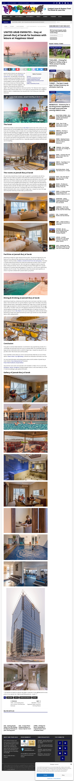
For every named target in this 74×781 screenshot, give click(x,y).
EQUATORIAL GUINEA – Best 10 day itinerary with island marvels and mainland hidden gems (63, 117)
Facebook (6, 367)
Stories (12, 26)
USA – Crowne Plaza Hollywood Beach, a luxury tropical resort (25, 727)
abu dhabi (9, 697)
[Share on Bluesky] (41, 69)
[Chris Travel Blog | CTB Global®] (37, 14)
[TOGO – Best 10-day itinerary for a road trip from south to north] (52, 125)
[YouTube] (59, 3)
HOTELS (60, 16)
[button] (71, 764)
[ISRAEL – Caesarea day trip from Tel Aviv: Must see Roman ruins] (52, 156)
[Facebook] (54, 3)
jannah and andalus (25, 697)
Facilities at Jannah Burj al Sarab (33, 79)
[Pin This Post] (18, 69)
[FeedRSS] (71, 3)
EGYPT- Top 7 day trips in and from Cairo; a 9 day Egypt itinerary (62, 178)
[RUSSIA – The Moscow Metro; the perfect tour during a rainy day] (52, 185)
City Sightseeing (19, 356)
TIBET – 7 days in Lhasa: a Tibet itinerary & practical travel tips (63, 223)
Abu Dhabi (26, 127)
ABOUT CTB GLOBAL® (12, 3)
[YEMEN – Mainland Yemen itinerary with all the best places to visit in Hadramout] (52, 140)
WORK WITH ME (11, 755)
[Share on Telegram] (37, 69)
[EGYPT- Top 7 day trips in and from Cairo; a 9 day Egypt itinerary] (52, 178)
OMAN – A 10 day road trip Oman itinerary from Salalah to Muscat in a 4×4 (63, 193)
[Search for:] (63, 22)
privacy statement (11, 769)
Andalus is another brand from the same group (29, 260)
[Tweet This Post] (10, 69)
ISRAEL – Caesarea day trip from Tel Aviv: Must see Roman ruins (63, 156)
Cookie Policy (50, 778)
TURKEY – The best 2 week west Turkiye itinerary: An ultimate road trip (59, 85)
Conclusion (29, 82)
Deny (63, 775)
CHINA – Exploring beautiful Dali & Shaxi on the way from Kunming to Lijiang (45, 746)
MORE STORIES (6, 19)
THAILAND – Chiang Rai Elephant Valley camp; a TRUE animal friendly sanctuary (58, 63)
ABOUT (5, 755)
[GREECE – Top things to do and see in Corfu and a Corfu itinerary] (52, 163)
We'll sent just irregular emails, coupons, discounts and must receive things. (58, 31)
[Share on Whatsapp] (29, 69)
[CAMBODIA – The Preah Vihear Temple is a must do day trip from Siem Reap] (52, 208)
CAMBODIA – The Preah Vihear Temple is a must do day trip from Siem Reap (63, 208)
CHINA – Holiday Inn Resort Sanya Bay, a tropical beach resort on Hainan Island (40, 728)
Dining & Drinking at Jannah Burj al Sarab (35, 80)
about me (16, 748)
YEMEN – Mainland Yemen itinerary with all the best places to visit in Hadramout (62, 141)
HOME (4, 3)
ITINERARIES (53, 16)
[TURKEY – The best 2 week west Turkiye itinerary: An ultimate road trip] (59, 76)
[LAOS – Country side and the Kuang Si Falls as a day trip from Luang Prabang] (52, 247)
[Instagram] (57, 3)
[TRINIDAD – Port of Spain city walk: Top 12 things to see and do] (52, 149)
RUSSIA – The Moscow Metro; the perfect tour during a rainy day (62, 185)
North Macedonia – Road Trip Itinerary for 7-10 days (63, 170)
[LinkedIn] (68, 3)
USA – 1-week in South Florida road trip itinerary (62, 215)
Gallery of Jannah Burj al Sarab (33, 83)
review (34, 697)
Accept (45, 775)
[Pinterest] (65, 3)
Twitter (11, 367)
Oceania (45, 16)
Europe (5, 16)
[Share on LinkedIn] (14, 69)
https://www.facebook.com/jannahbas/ (13, 362)
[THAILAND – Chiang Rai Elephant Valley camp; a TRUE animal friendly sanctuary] (59, 52)
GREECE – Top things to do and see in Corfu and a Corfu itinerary (63, 163)
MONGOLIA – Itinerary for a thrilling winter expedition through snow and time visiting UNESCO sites (59, 107)
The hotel (29, 76)
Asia (11, 16)
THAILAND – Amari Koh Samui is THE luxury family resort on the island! (44, 751)
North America (19, 16)
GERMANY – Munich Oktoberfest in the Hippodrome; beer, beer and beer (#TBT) (45, 742)
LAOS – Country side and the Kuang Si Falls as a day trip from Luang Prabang (63, 247)
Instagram (16, 367)
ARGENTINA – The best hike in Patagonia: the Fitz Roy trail (44, 754)
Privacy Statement (57, 778)
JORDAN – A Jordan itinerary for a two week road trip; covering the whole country (62, 239)
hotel (16, 697)
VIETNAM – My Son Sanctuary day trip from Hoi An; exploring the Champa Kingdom (62, 231)
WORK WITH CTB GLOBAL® (23, 3)
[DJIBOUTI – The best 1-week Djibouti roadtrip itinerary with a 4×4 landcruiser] (52, 132)
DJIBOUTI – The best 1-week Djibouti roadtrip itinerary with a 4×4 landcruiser (62, 132)
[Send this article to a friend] (21, 69)
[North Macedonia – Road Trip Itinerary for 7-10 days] (52, 171)
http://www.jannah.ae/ (17, 361)
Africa (38, 16)
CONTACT (33, 3)
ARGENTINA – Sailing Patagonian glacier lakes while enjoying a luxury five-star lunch (62, 200)
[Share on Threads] (45, 69)
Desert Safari (11, 356)
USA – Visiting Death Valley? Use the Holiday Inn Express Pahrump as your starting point (10, 728)
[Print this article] (25, 69)
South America (29, 16)
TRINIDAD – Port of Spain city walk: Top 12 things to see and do (63, 149)
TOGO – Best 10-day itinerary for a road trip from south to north (62, 125)
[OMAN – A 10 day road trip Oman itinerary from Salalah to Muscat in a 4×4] (52, 193)
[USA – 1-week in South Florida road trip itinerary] (52, 216)
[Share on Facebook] (6, 69)
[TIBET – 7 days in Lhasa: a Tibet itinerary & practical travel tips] (52, 223)
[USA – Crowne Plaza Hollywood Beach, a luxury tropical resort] (26, 719)
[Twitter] (62, 3)
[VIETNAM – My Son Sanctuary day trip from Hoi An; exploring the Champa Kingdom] (52, 230)
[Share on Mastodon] (33, 69)
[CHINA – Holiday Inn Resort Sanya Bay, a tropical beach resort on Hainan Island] (41, 719)
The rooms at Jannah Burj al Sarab (34, 78)
